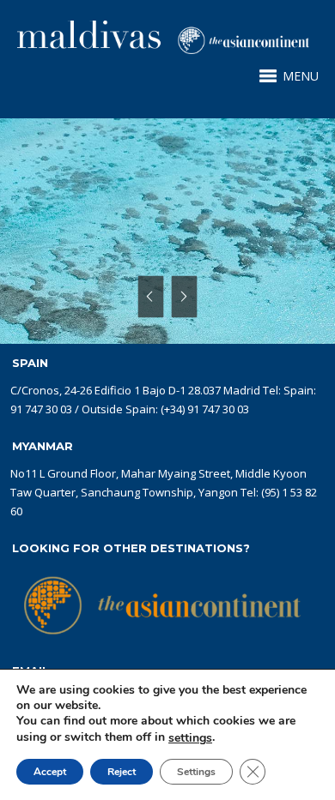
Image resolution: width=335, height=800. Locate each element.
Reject (121, 772)
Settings (196, 772)
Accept (50, 772)
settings (190, 738)
